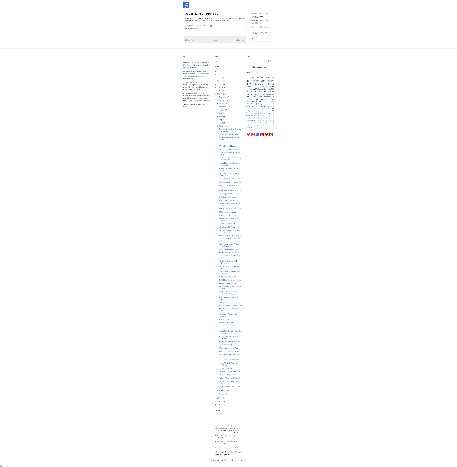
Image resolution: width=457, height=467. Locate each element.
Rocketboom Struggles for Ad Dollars (229, 219)
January (222, 394)
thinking (266, 96)
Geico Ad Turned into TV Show (230, 371)
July (220, 113)
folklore (271, 101)
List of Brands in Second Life (229, 179)
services (249, 91)
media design (260, 118)
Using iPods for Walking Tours (229, 386)
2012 (219, 78)
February (222, 390)
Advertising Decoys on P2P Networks (228, 262)
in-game (250, 77)
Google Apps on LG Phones (228, 194)
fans (252, 103)
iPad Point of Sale (189, 65)
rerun (253, 120)
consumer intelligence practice (227, 431)
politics (263, 125)
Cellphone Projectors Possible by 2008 (230, 153)
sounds (269, 125)
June (221, 116)
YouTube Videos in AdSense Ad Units (230, 382)
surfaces (248, 106)
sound (257, 113)
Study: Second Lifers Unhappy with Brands (229, 245)
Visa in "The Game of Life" (228, 215)
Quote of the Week (225, 302)
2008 (219, 91)
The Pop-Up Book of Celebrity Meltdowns (229, 231)
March (221, 126)
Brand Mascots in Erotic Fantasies (230, 280)
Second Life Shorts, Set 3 (227, 224)
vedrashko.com (257, 23)
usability (253, 108)
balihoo (268, 111)
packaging (268, 120)
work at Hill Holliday (222, 428)
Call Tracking (189, 82)
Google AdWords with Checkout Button (230, 257)
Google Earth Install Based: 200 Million (229, 240)
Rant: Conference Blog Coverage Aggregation (230, 130)
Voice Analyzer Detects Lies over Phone (230, 287)
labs (270, 122)
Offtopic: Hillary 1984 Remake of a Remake (230, 272)
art (261, 111)
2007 (219, 94)
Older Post (240, 39)
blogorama (259, 106)
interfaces (250, 89)
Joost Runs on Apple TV (202, 13)
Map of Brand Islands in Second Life (229, 186)
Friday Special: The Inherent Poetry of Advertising (228, 293)
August (221, 110)
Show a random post (260, 67)
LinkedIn (260, 28)
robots (248, 98)
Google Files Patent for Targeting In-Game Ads (230, 159)
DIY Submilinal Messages (227, 197)
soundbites (249, 118)
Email (254, 28)
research (271, 106)
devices (265, 86)
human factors (264, 89)
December (222, 97)
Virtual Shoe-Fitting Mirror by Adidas (229, 355)
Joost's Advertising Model (227, 375)
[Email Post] (210, 25)
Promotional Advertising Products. (196, 71)
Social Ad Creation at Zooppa (229, 351)
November (223, 100)
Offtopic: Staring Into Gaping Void (230, 182)
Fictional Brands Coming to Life (230, 190)
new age (256, 125)
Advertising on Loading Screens (229, 341)
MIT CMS (219, 435)
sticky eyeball (250, 111)
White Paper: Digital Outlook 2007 (229, 310)
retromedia (254, 96)
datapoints (259, 83)
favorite (248, 113)
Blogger (243, 460)
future (256, 80)
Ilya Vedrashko (228, 426)
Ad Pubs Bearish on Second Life (230, 209)
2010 (219, 84)
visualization (265, 108)
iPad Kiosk (193, 62)
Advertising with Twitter (227, 227)
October (222, 103)
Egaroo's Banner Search (227, 322)
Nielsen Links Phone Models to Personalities (229, 164)
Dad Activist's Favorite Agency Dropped (229, 174)
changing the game (260, 122)
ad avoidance (268, 94)
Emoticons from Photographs (228, 149)
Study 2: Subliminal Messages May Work (229, 337)
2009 (219, 87)
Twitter (267, 28)
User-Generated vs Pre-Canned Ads (229, 298)
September (223, 106)
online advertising (196, 100)
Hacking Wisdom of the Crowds (229, 378)
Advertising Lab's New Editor (229, 252)
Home (215, 39)
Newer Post (189, 39)
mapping (248, 125)
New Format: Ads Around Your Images (229, 169)
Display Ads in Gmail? (226, 368)
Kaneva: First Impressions (227, 283)
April (221, 123)
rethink (264, 98)
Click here (256, 32)
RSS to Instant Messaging (227, 212)
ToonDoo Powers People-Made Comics (229, 204)
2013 (219, 74)
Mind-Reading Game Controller (229, 360)
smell (269, 116)
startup (248, 127)
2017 (219, 71)
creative (270, 77)
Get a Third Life (224, 143)
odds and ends (266, 113)
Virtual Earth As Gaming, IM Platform (229, 138)
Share (216, 61)
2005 (219, 401)
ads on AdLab (259, 116)
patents (248, 116)
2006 (219, 398)
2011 (219, 81)
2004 (219, 404)
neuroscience (251, 94)
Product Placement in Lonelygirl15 (230, 235)
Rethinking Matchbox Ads (227, 277)
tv (198, 28)
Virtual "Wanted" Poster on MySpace (228, 364)
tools (260, 91)
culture (270, 80)
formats (249, 86)
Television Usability (225, 345)
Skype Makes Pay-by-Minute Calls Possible (230, 332)
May (221, 119)
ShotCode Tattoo (224, 319)
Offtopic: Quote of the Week (228, 348)
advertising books (253, 101)
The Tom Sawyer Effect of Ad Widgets (229, 267)
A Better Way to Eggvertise (228, 249)
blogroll (248, 122)
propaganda (265, 104)
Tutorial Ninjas (206, 20)
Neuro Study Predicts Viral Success (228, 315)
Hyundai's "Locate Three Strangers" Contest (227, 327)
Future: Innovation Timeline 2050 (230, 305)
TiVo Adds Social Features (228, 146)
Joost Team (225, 20)
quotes (260, 120)
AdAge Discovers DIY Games (229, 134)
